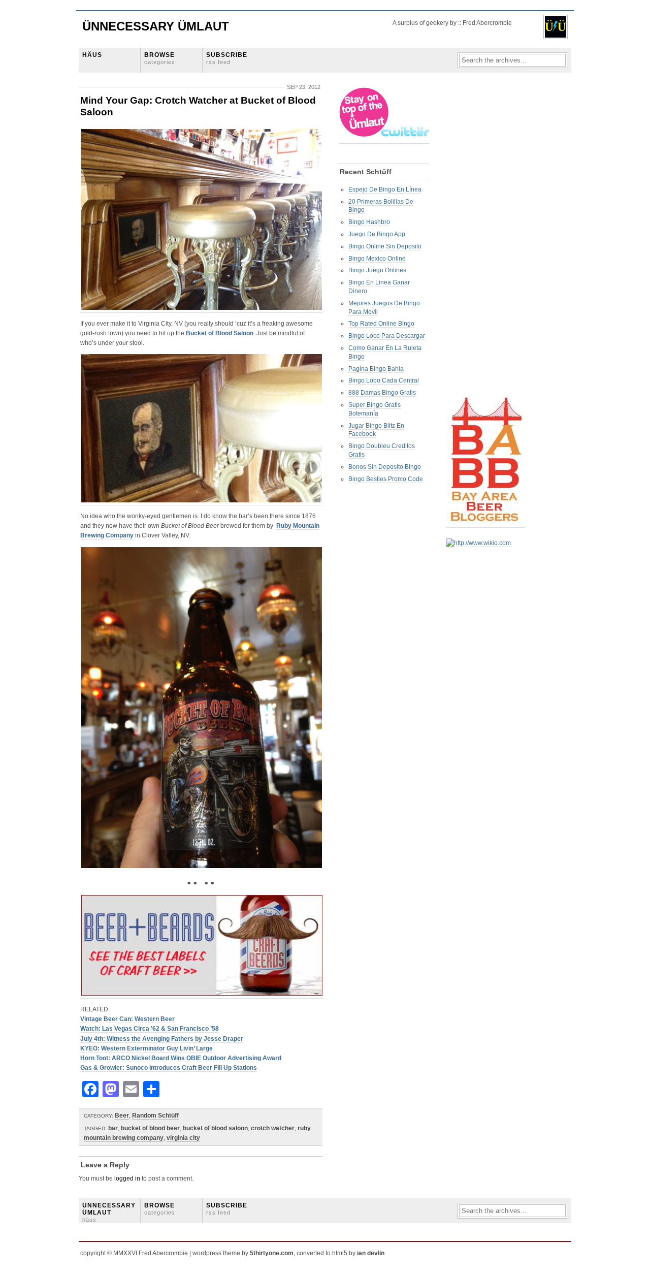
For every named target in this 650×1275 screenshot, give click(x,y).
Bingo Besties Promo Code (385, 479)
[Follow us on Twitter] (385, 140)
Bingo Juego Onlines (377, 270)
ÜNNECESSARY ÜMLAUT (109, 1212)
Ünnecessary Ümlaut (155, 26)
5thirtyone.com (272, 1253)
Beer (122, 1115)
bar (113, 1128)
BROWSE (159, 58)
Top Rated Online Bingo (381, 323)
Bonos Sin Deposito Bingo (384, 466)
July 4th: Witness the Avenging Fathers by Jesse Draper (161, 1038)
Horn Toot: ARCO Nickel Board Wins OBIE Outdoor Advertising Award (180, 1058)
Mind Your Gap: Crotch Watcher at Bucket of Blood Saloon (198, 106)
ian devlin (370, 1253)
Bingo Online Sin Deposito (384, 246)
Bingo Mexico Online (377, 258)
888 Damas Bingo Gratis (382, 392)
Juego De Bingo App (376, 234)
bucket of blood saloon (215, 1128)
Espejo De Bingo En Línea (384, 189)
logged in (127, 1178)
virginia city (183, 1137)
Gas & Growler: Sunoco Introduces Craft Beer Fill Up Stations (168, 1067)
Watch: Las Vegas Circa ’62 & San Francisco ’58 (149, 1028)
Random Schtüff (155, 1115)
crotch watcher (273, 1128)
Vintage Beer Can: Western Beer (127, 1019)
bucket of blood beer (150, 1128)
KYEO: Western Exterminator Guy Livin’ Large (146, 1048)
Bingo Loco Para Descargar (386, 335)
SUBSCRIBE (226, 58)
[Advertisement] (486, 239)
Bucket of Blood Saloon (219, 333)
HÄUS (92, 54)
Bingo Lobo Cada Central (383, 380)
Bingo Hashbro (369, 222)
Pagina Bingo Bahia (376, 368)
